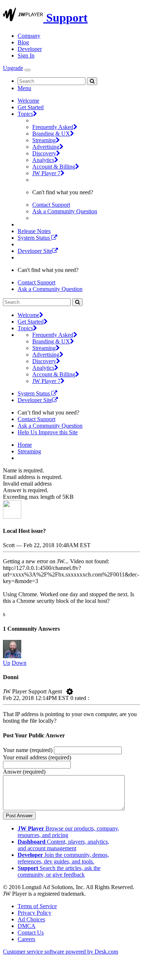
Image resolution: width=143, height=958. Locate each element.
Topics (25, 114)
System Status (34, 238)
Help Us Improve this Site (48, 432)
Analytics (43, 160)
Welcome (28, 100)
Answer (24, 772)
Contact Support (51, 205)
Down (19, 663)
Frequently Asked (52, 127)
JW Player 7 (46, 173)
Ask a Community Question (64, 211)
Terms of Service (37, 906)
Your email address (37, 757)
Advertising (45, 147)
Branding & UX (51, 133)
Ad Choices (31, 919)
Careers (26, 939)
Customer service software (60, 951)
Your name (27, 750)
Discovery (44, 153)
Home (25, 445)
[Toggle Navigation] (27, 70)
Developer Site (35, 251)
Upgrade (13, 68)
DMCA (27, 926)
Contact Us (31, 932)
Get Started (31, 107)
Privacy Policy (34, 913)
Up (6, 663)
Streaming (44, 140)
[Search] (92, 81)
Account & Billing (53, 166)
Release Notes (34, 231)
